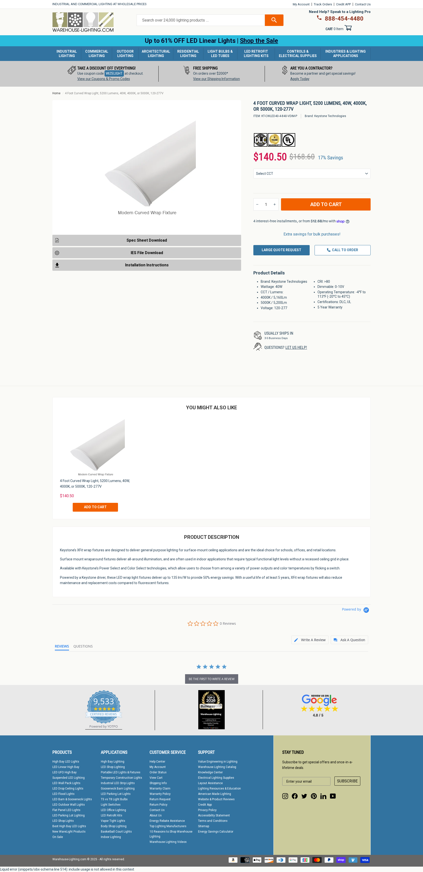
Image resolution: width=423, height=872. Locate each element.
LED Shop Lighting (113, 767)
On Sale (57, 837)
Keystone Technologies (330, 116)
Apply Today (299, 79)
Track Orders (323, 4)
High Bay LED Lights (65, 761)
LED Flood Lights (63, 794)
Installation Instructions (147, 265)
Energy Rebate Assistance (167, 821)
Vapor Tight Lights (113, 821)
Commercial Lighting (96, 53)
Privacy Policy (207, 810)
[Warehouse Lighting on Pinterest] (314, 796)
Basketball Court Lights (116, 831)
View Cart (156, 777)
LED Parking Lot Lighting (68, 815)
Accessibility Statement (214, 815)
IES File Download (147, 252)
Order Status (158, 772)
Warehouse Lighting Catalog (217, 767)
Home (56, 93)
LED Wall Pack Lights (66, 783)
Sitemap (203, 826)
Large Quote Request (281, 250)
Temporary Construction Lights (121, 777)
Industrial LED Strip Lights (118, 783)
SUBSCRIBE (347, 781)
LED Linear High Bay (65, 767)
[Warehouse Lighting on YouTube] (333, 796)
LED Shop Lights (63, 821)
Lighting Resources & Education (219, 788)
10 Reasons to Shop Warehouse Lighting (171, 834)
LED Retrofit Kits (111, 815)
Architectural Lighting (156, 53)
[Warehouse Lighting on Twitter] (304, 796)
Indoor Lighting (111, 837)
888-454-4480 (344, 18)
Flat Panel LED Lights (66, 810)
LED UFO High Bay (64, 772)
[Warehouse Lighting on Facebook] (295, 796)
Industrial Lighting (67, 53)
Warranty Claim (160, 788)
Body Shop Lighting (114, 826)
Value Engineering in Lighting (217, 761)
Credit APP (343, 4)
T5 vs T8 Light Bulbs (114, 799)
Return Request (160, 799)
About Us (156, 815)
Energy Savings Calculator (215, 831)
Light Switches (110, 804)
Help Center (157, 761)
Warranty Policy (160, 794)
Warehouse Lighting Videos (168, 842)
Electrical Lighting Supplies (216, 777)
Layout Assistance (210, 783)
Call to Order (345, 250)
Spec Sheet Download (147, 240)
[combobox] (201, 20)
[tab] (310, 640)
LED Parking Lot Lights (115, 794)
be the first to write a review (212, 679)
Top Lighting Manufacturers (168, 826)
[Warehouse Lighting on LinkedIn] (323, 796)
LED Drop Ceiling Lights (67, 788)
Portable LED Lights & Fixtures (120, 772)
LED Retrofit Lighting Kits (256, 53)
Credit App (205, 804)
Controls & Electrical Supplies (298, 53)
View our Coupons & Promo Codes (103, 79)
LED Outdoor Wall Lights (68, 804)
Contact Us (363, 4)
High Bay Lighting (112, 761)
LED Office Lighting (113, 810)
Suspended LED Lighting (68, 777)
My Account (301, 4)
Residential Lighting (188, 53)
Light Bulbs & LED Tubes (220, 53)
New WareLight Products (68, 831)
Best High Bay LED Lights (69, 826)
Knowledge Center (210, 772)
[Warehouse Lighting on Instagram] (285, 796)
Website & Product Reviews (216, 799)
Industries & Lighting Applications (345, 53)
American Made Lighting (214, 794)
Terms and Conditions (212, 821)
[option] (105, 74)
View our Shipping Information (216, 79)
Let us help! (296, 347)
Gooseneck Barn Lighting (118, 788)
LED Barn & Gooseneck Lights (72, 799)
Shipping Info (158, 783)
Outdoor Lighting (125, 53)
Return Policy (158, 804)
